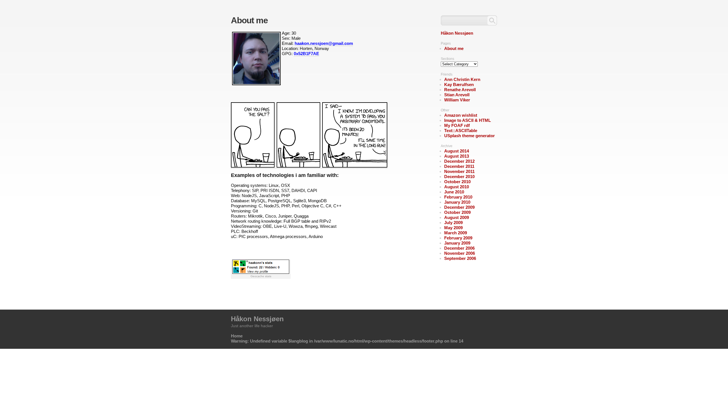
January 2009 (457, 243)
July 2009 (453, 222)
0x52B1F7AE (306, 53)
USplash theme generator (469, 135)
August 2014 (456, 151)
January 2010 (457, 202)
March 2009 (455, 232)
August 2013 (456, 156)
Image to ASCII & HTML (467, 120)
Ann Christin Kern (462, 79)
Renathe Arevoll (460, 89)
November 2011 (459, 171)
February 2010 (458, 197)
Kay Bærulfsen (459, 84)
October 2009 (457, 212)
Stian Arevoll (457, 94)
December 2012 (459, 161)
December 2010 (459, 176)
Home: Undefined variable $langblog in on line (347, 338)
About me (454, 48)
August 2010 (456, 186)
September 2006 (460, 258)
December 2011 (459, 166)
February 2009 (458, 237)
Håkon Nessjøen (457, 33)
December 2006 (459, 248)
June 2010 (454, 191)
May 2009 (453, 227)
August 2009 (456, 217)
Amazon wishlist (460, 115)
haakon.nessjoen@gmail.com (324, 43)
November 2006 (459, 253)
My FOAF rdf (457, 125)
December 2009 (459, 207)
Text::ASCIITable (460, 130)
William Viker (457, 99)
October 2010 (457, 181)
